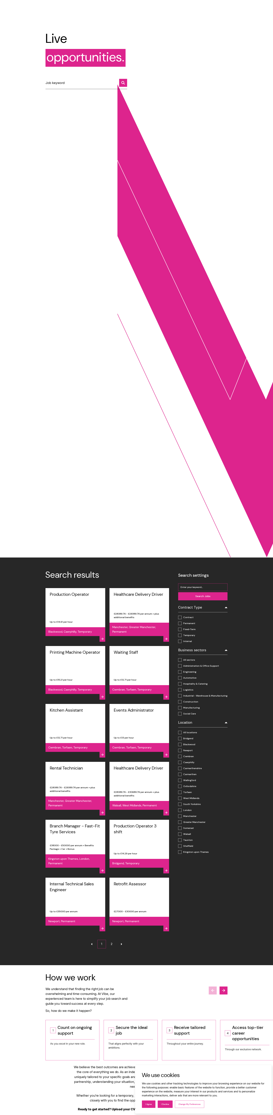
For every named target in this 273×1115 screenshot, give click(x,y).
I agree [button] (148, 1104)
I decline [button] (165, 1104)
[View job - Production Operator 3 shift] (139, 846)
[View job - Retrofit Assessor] (139, 904)
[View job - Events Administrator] (139, 731)
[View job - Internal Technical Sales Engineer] (75, 904)
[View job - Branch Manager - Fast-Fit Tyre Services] (75, 846)
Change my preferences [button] (189, 1104)
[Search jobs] (123, 83)
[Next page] (121, 944)
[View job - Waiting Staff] (139, 673)
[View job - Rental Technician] (75, 788)
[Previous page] (91, 944)
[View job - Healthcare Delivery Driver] (139, 615)
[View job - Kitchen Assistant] (75, 731)
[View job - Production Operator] (75, 615)
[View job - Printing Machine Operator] (75, 673)
